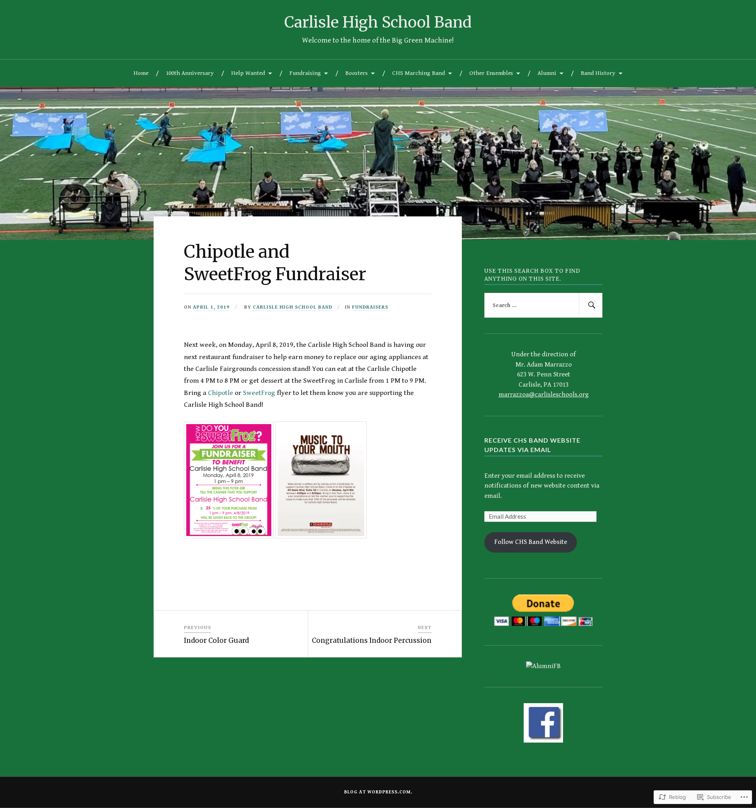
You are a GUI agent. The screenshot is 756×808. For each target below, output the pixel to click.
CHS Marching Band (418, 73)
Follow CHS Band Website (530, 542)
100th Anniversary (190, 73)
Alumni (546, 73)
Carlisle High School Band (378, 22)
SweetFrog (259, 393)
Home (140, 73)
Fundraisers (370, 307)
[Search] (590, 305)
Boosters (356, 73)
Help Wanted (248, 73)
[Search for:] (543, 305)
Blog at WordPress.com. (378, 792)
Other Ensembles (491, 73)
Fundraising (305, 73)
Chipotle (220, 393)
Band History (598, 73)
